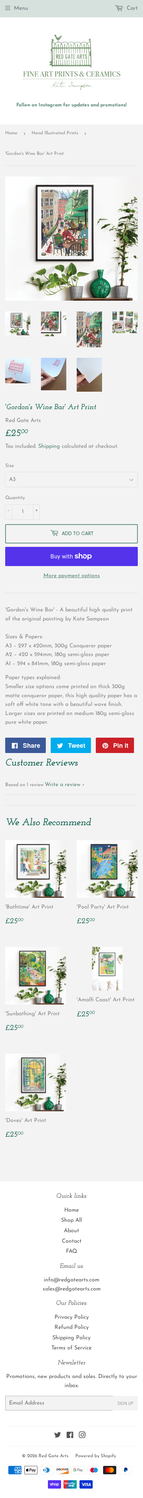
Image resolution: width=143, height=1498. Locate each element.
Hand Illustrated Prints (55, 133)
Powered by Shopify (95, 1456)
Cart (131, 8)
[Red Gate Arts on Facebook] (70, 1436)
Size (9, 465)
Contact (72, 1241)
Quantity (15, 497)
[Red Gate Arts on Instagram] (82, 1436)
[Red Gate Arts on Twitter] (57, 1436)
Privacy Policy (71, 1317)
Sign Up (125, 1403)
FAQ (71, 1251)
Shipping (49, 446)
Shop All (71, 1220)
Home (11, 133)
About (71, 1231)
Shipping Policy (71, 1338)
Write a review (63, 785)
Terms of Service (71, 1348)
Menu (21, 8)
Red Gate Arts (53, 1456)
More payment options (71, 576)
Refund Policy (71, 1327)
